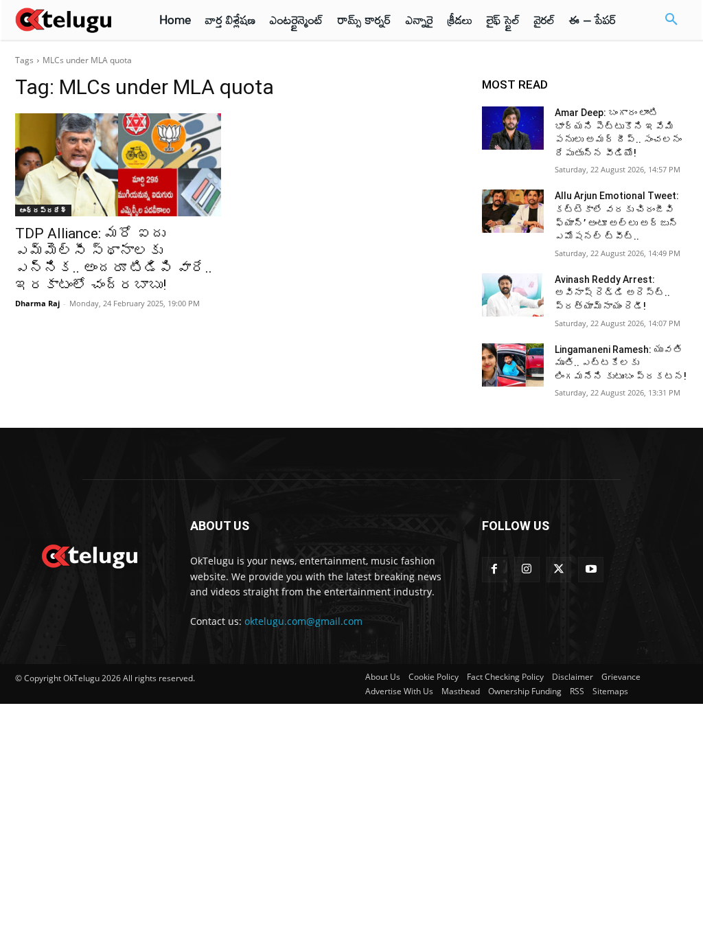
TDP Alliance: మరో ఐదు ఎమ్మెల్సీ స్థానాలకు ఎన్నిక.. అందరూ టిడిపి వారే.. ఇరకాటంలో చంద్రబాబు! (113, 259)
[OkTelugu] (70, 20)
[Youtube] (590, 569)
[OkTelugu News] (89, 554)
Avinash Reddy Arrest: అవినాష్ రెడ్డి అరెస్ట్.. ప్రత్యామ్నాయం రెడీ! (612, 293)
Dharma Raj (37, 303)
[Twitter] (559, 569)
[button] (671, 19)
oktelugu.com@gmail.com (303, 621)
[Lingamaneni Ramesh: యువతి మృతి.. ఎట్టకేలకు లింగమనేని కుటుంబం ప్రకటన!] (513, 365)
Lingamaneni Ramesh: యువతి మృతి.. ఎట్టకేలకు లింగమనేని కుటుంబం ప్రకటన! (621, 363)
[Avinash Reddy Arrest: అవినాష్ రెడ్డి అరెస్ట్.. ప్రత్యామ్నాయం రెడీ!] (513, 295)
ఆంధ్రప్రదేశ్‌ (43, 210)
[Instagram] (527, 569)
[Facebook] (494, 569)
